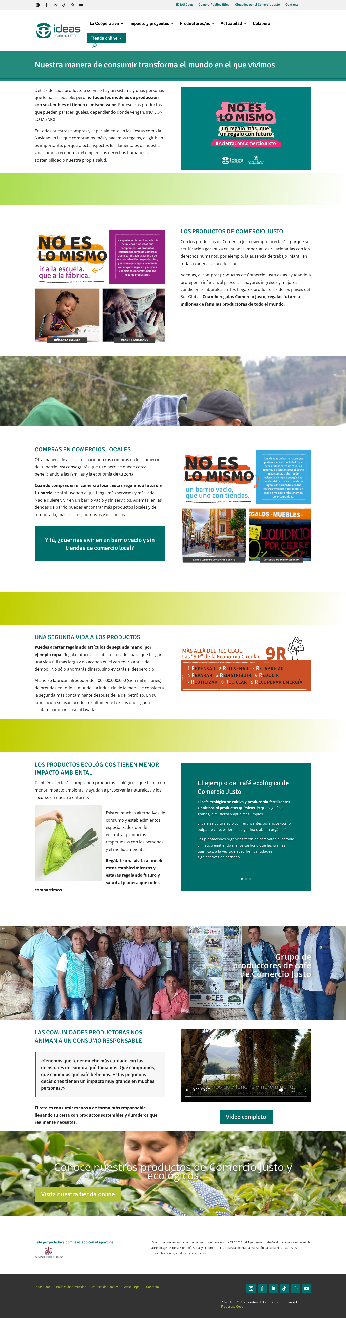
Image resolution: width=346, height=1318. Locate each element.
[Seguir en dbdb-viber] (89, 5)
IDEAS (236, 1302)
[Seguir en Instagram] (38, 5)
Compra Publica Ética (214, 5)
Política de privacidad (71, 1287)
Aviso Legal (132, 1287)
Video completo (246, 1117)
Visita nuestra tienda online (78, 1194)
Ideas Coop (43, 1287)
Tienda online (104, 38)
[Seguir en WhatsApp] (72, 5)
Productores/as (195, 23)
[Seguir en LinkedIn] (55, 5)
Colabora (261, 23)
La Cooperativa (104, 23)
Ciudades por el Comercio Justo (257, 5)
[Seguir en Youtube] (81, 5)
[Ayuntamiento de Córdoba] (49, 1257)
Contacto (292, 5)
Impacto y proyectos (149, 23)
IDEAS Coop (184, 5)
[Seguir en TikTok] (64, 5)
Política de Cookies (105, 1287)
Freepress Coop (232, 1306)
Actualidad (231, 23)
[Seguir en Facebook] (46, 5)
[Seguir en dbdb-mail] (98, 5)
